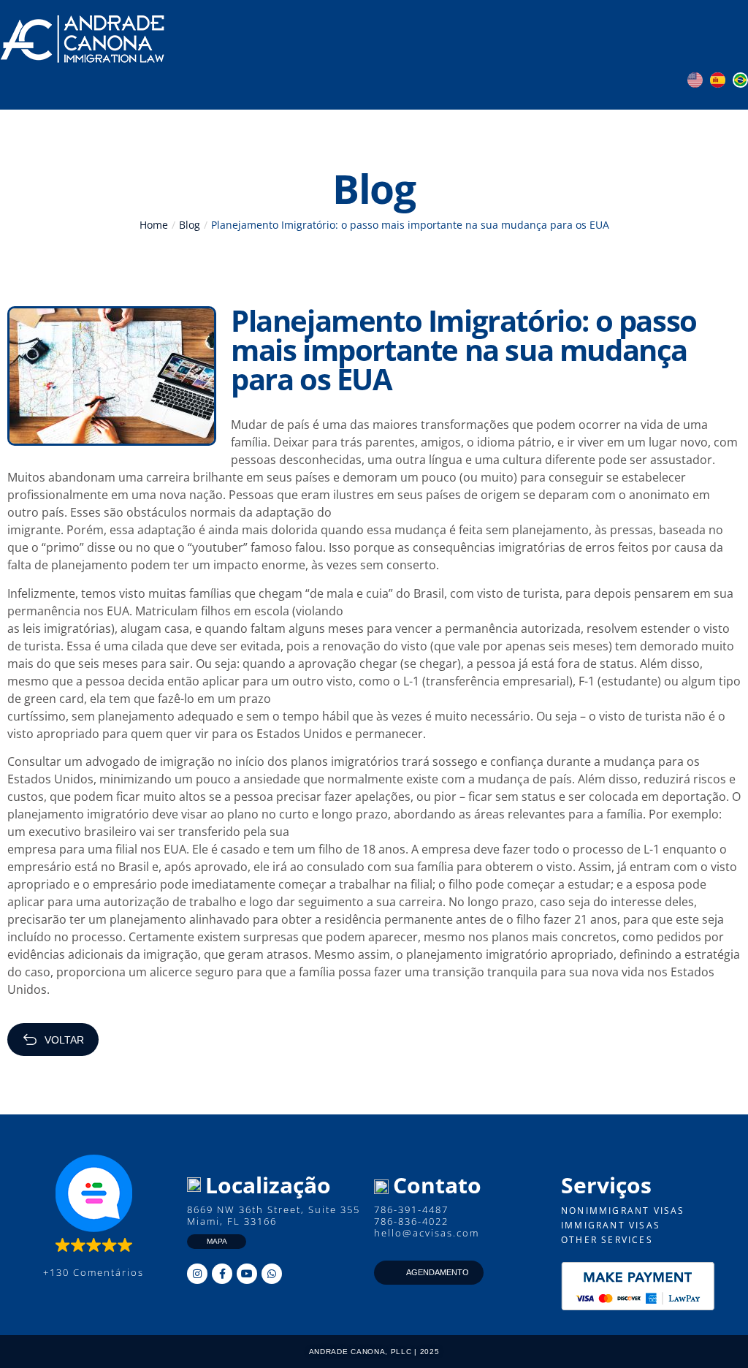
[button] (673, 40)
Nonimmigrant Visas (623, 1210)
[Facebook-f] (222, 1274)
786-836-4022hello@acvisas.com (426, 1227)
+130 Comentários (93, 1272)
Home (154, 225)
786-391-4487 (411, 1209)
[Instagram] (197, 1274)
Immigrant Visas (610, 1225)
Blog (189, 225)
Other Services (607, 1240)
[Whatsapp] (272, 1274)
